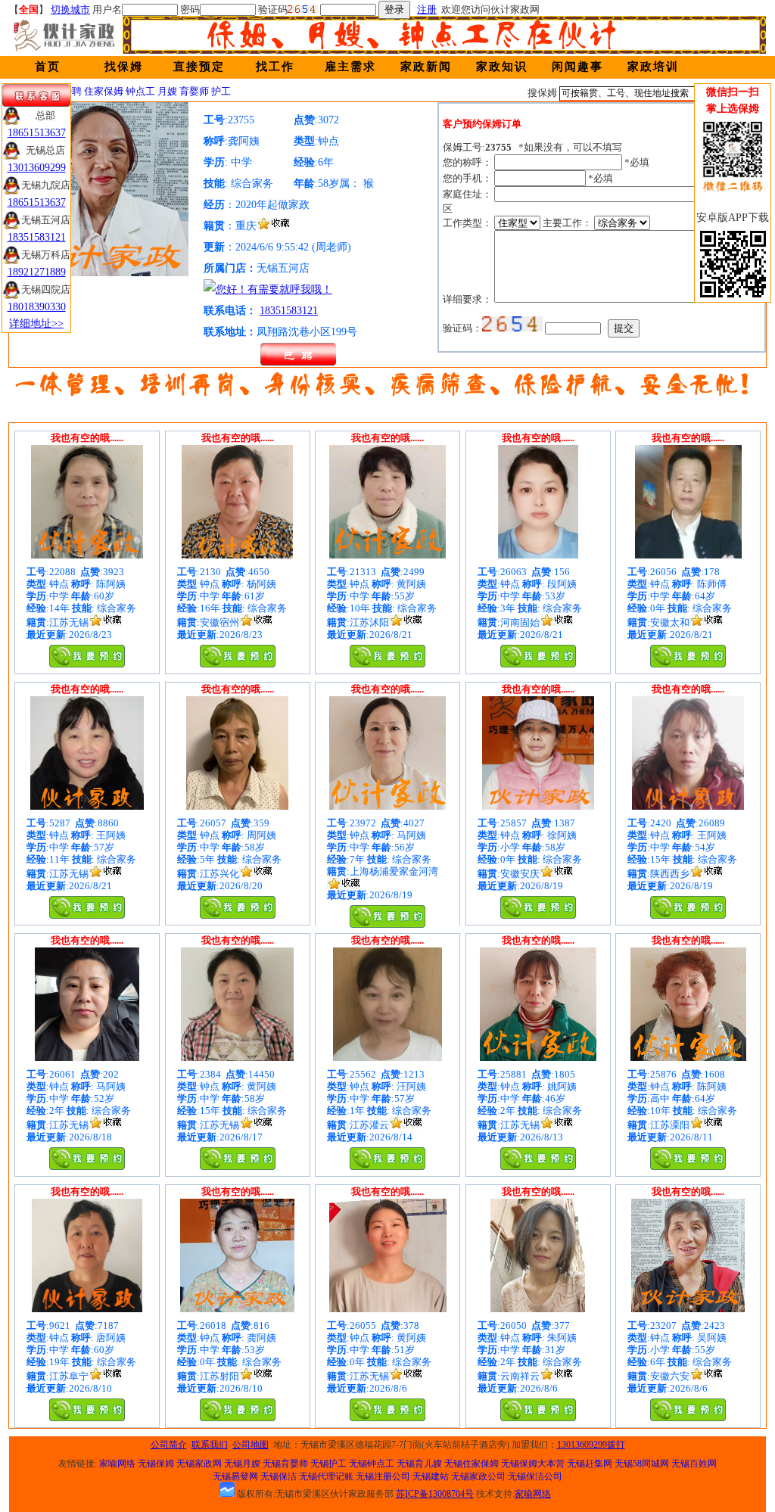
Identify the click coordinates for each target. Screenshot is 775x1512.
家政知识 (502, 67)
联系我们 (209, 1444)
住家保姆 (103, 91)
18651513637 (37, 132)
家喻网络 (117, 1463)
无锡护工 (328, 1463)
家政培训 (653, 67)
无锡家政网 (199, 1463)
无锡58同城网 (642, 1463)
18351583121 (289, 310)
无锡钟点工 (371, 1463)
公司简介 (169, 1444)
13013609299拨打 (591, 1444)
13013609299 (37, 167)
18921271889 (37, 272)
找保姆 (123, 67)
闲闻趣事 (577, 67)
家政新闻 (426, 67)
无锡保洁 (278, 1476)
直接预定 (199, 67)
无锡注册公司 (383, 1476)
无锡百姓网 (694, 1463)
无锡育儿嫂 (419, 1463)
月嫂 (167, 91)
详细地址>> (36, 323)
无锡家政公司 (478, 1476)
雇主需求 (350, 67)
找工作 (275, 67)
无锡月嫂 (242, 1463)
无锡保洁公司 (535, 1476)
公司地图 (250, 1444)
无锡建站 (430, 1476)
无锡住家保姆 (471, 1463)
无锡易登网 (235, 1476)
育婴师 (194, 91)
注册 (427, 9)
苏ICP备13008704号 (435, 1494)
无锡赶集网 (589, 1463)
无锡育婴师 (285, 1463)
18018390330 (37, 307)
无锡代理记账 (326, 1476)
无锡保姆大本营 (533, 1463)
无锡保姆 (156, 1463)
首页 (48, 67)
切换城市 (70, 9)
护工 (221, 91)
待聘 (72, 91)
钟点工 (140, 91)
